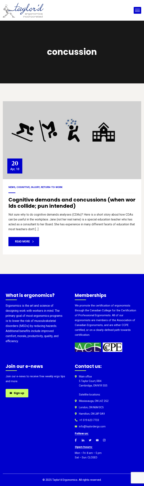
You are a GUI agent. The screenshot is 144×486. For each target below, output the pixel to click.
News (11, 187)
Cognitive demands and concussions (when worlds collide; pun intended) (71, 202)
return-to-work (51, 187)
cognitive (23, 187)
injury (35, 187)
